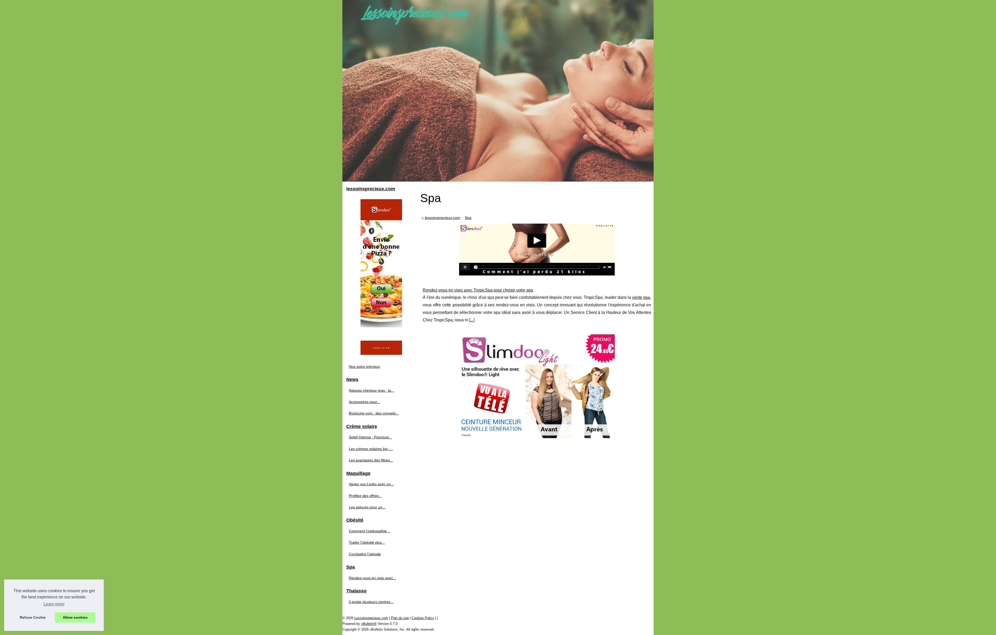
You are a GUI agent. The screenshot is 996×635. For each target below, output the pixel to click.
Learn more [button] (54, 604)
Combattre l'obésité (365, 554)
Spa (468, 218)
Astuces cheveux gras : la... (371, 390)
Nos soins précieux (364, 366)
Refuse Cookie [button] (33, 617)
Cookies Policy (423, 618)
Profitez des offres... (365, 496)
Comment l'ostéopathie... (369, 531)
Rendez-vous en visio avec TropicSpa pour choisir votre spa (478, 290)
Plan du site (400, 618)
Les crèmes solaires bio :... (371, 449)
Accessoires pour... (364, 402)
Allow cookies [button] (75, 617)
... (471, 320)
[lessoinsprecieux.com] (498, 91)
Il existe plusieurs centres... (371, 602)
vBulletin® (369, 624)
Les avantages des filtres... (371, 460)
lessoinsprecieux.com (442, 218)
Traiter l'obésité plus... (367, 542)
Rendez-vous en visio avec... (372, 578)
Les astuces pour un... (367, 507)
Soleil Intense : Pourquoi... (370, 437)
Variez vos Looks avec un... (371, 484)
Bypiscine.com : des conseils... (374, 413)
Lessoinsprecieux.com (371, 618)
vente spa (641, 297)
